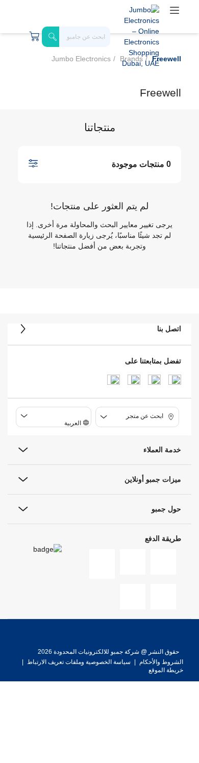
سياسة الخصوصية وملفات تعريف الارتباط (79, 662)
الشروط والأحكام (160, 662)
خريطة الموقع (165, 670)
